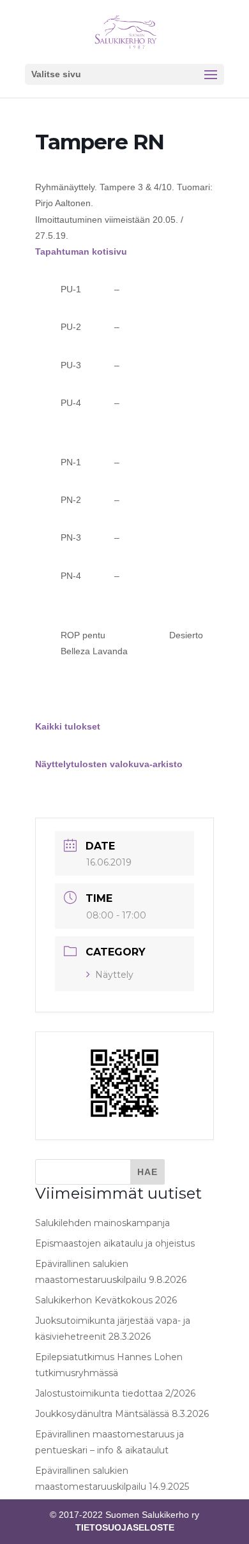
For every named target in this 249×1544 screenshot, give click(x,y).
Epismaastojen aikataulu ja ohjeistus (115, 1243)
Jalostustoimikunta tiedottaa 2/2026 (115, 1393)
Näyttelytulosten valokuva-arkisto (109, 764)
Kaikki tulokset (67, 726)
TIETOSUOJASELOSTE (124, 1527)
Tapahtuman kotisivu (81, 251)
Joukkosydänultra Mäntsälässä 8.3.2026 (122, 1414)
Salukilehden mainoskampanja (102, 1223)
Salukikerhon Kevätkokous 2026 (106, 1300)
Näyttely (114, 974)
